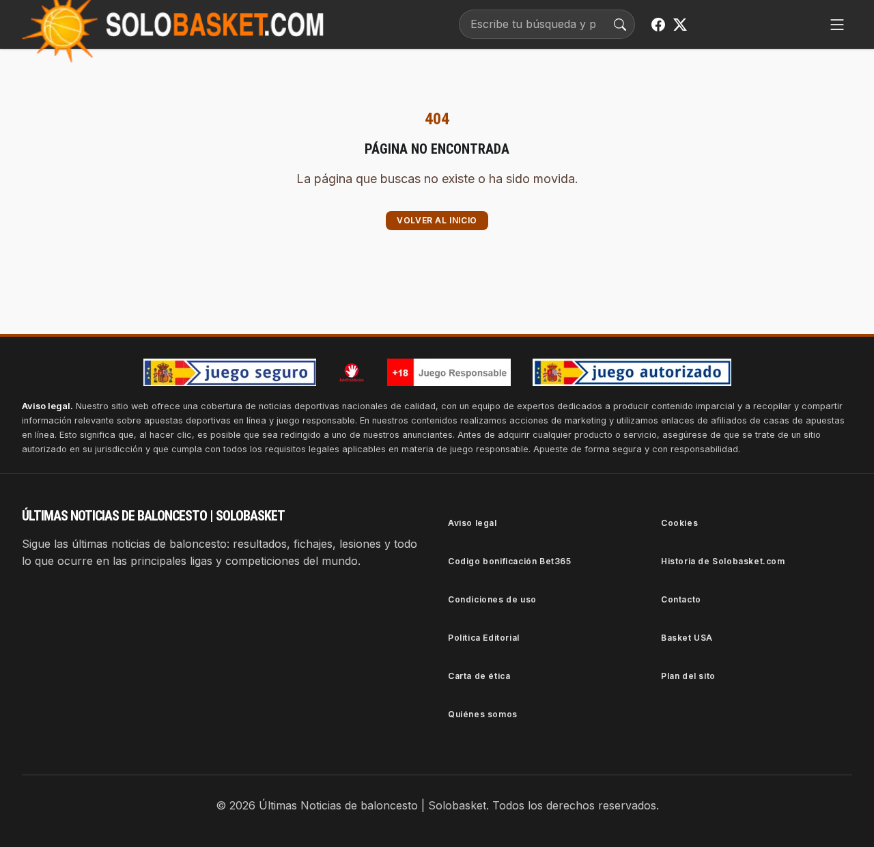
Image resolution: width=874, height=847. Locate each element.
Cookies (679, 523)
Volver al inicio (437, 220)
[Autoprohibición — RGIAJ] (351, 372)
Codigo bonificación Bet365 (510, 561)
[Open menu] (837, 25)
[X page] (680, 24)
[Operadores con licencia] (632, 372)
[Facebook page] (658, 24)
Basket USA (687, 638)
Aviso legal (472, 523)
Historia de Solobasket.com (723, 561)
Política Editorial (484, 638)
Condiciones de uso (492, 599)
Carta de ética (479, 676)
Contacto (681, 599)
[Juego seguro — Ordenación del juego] (229, 372)
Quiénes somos (483, 714)
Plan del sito (688, 676)
